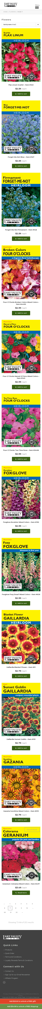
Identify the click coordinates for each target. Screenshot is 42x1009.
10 (27, 908)
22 (16, 912)
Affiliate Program (11, 978)
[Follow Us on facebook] (4, 982)
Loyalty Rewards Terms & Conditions (19, 960)
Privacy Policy (8, 994)
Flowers (12, 12)
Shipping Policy (19, 994)
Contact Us (9, 971)
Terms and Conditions (13, 957)
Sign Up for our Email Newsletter (17, 975)
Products (8, 950)
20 (5, 912)
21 (10, 912)
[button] (21, 94)
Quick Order (9, 953)
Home (5, 12)
